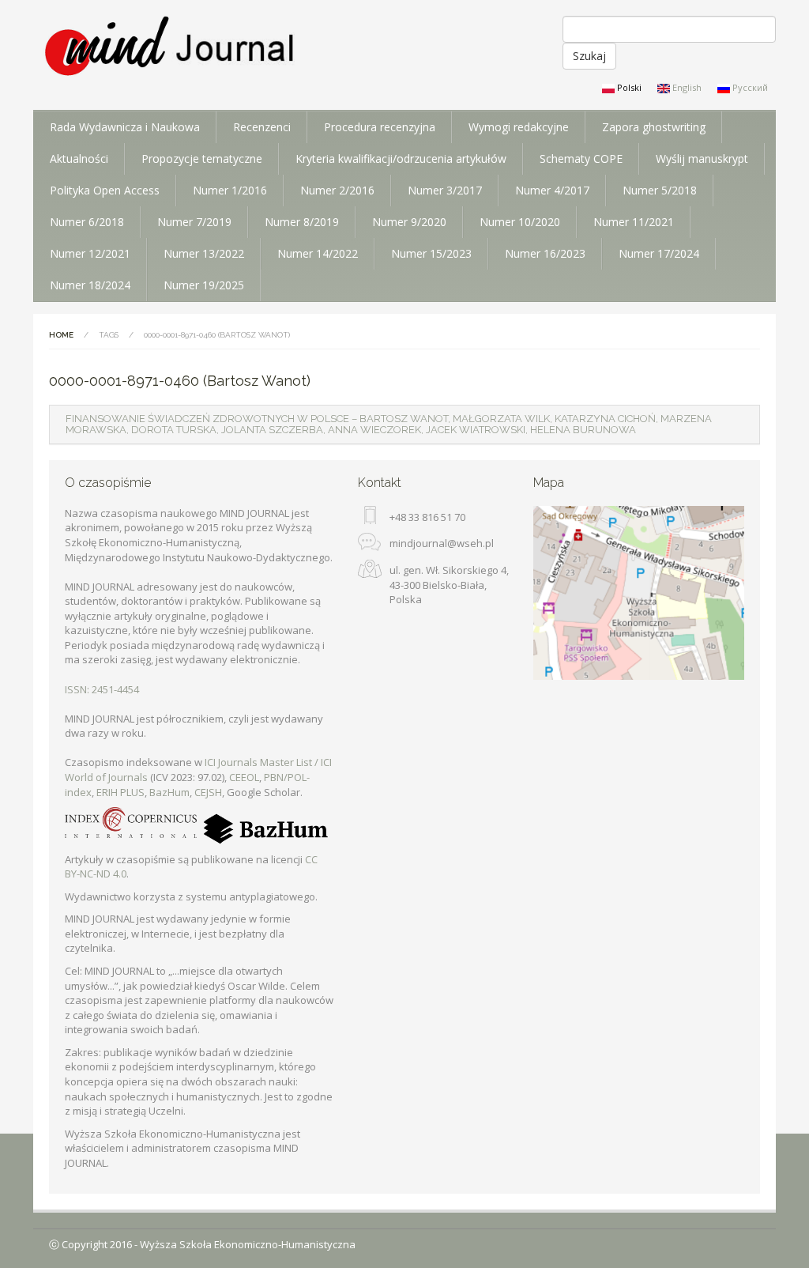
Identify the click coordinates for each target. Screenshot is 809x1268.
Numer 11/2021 (633, 221)
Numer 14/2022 (317, 253)
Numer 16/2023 (545, 253)
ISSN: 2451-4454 (102, 689)
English (686, 87)
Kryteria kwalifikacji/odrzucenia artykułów (400, 158)
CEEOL (244, 777)
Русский (749, 87)
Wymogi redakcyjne (518, 126)
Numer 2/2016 (337, 190)
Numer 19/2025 (204, 284)
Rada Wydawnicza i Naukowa (125, 126)
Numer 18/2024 (90, 284)
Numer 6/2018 (87, 221)
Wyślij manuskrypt (702, 158)
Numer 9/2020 (409, 221)
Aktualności (79, 158)
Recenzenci (262, 126)
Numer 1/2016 (230, 190)
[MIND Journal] (170, 47)
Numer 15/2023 (431, 253)
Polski (628, 87)
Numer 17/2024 (659, 253)
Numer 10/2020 (520, 221)
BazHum (169, 792)
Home (61, 334)
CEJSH (208, 792)
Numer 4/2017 (552, 190)
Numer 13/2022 (204, 253)
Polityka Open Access (105, 190)
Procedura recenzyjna (379, 126)
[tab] (404, 425)
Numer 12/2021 (90, 253)
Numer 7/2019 (194, 221)
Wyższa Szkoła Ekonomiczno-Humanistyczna (248, 1244)
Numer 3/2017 (445, 190)
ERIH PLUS (120, 792)
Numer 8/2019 (302, 221)
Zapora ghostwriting (654, 126)
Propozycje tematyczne (201, 158)
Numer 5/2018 (660, 190)
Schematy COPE (581, 158)
